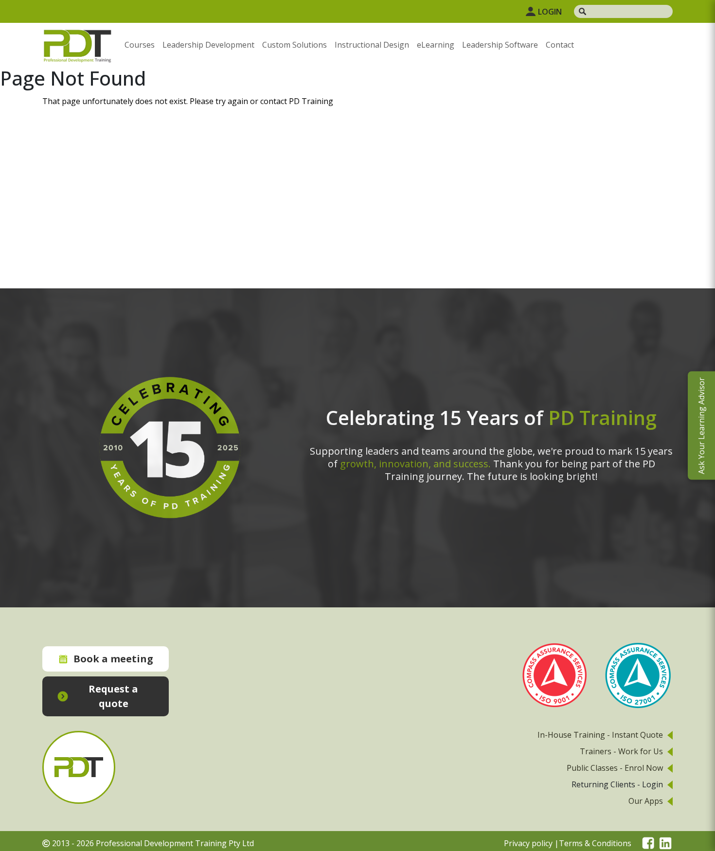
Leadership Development (208, 44)
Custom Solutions (294, 44)
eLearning (435, 44)
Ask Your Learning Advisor (701, 425)
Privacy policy (528, 843)
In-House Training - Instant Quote (600, 734)
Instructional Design (372, 44)
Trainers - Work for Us (621, 751)
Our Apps (645, 801)
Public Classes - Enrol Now (615, 767)
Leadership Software (500, 44)
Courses (140, 44)
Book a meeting (113, 658)
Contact (560, 44)
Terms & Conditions (595, 843)
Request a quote (113, 696)
